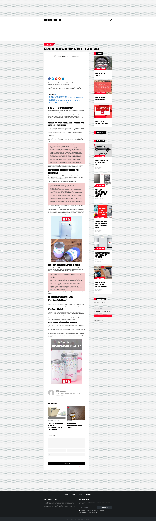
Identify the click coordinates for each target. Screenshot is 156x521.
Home (64, 20)
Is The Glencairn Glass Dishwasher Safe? (74, 425)
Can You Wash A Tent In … (100, 74)
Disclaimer (88, 494)
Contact (73, 494)
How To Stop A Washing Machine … (102, 122)
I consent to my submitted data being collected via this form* (93, 510)
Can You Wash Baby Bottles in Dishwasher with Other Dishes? (55, 426)
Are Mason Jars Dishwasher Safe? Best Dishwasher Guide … (101, 224)
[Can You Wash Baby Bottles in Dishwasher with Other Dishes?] (57, 413)
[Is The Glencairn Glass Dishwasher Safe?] (76, 413)
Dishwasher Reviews (84, 20)
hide (55, 94)
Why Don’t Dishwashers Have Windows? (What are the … (101, 193)
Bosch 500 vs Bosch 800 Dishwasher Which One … (102, 255)
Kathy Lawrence (62, 56)
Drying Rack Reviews (96, 20)
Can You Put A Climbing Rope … (101, 98)
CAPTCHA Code (63, 459)
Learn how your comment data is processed (74, 466)
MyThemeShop (86, 519)
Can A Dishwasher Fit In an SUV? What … (101, 162)
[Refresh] (48, 457)
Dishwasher (48, 44)
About (66, 494)
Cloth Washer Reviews (73, 20)
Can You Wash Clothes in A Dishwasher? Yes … (102, 285)
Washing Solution (52, 20)
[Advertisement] (78, 8)
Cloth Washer (101, 69)
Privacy (80, 494)
